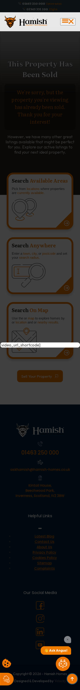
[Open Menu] (68, 21)
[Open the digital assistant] (63, 664)
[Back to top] (72, 678)
